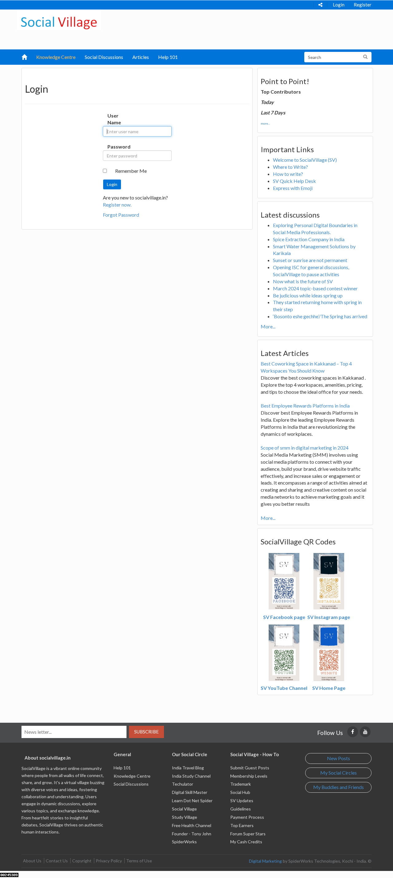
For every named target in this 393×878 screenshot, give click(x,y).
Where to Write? (290, 167)
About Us (32, 860)
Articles (140, 57)
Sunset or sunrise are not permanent (310, 260)
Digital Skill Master (189, 792)
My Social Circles (338, 773)
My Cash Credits (246, 841)
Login (338, 4)
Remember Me (131, 171)
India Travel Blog (188, 767)
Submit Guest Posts (249, 767)
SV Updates (241, 800)
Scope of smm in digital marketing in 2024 (304, 448)
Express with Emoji (293, 188)
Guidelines (240, 808)
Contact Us (57, 860)
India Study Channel (191, 776)
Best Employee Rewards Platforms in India (305, 405)
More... (268, 326)
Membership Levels (248, 776)
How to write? (288, 174)
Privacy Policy (109, 860)
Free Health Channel (191, 825)
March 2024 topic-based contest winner (315, 288)
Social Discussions (104, 57)
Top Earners (242, 825)
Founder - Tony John (191, 833)
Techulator (182, 784)
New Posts (338, 758)
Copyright (81, 860)
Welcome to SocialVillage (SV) (305, 160)
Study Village (184, 817)
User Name (113, 119)
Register (363, 4)
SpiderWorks (184, 841)
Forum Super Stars (248, 833)
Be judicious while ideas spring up (308, 295)
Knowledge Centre (56, 57)
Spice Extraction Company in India (308, 239)
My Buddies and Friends (338, 787)
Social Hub (240, 792)
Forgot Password (121, 215)
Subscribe (146, 731)
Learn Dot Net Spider (192, 800)
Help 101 (168, 57)
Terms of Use (139, 860)
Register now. (117, 204)
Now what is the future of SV (303, 281)
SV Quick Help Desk (294, 181)
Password (113, 146)
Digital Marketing (265, 861)
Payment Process (247, 817)
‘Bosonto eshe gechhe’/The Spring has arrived (320, 316)
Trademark (240, 784)
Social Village (184, 808)
